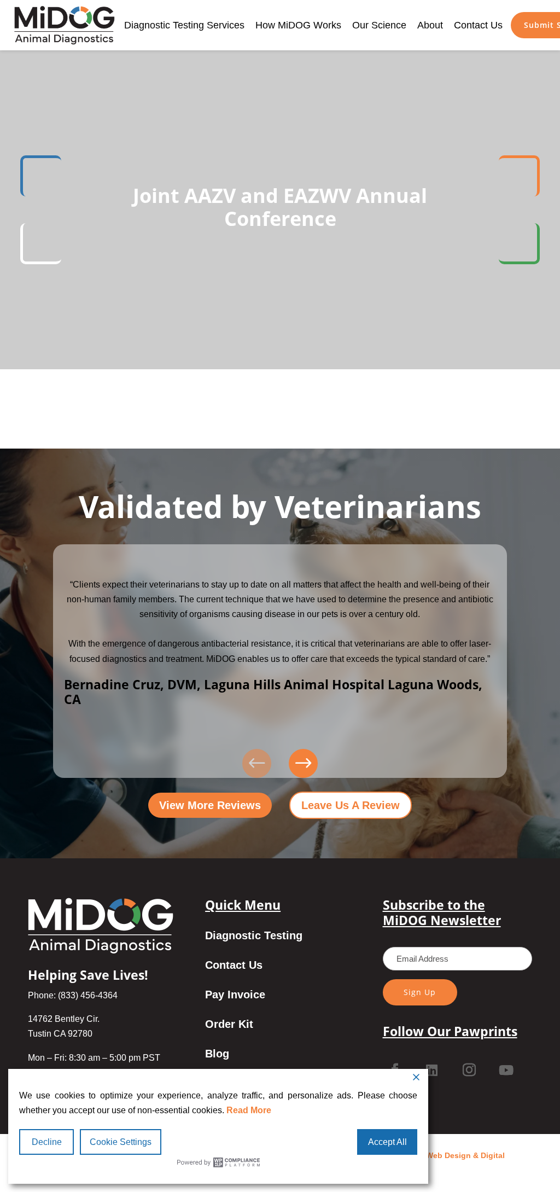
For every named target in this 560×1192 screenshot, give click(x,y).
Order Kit (229, 1025)
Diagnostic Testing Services (184, 25)
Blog (217, 1055)
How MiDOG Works (298, 25)
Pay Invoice (235, 996)
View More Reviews (210, 805)
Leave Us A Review (350, 805)
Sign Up (420, 992)
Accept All (387, 1142)
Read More (248, 1110)
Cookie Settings (120, 1142)
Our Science (379, 25)
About (430, 25)
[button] (303, 763)
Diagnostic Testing (253, 936)
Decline (47, 1142)
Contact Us (478, 25)
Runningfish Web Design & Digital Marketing (441, 1162)
